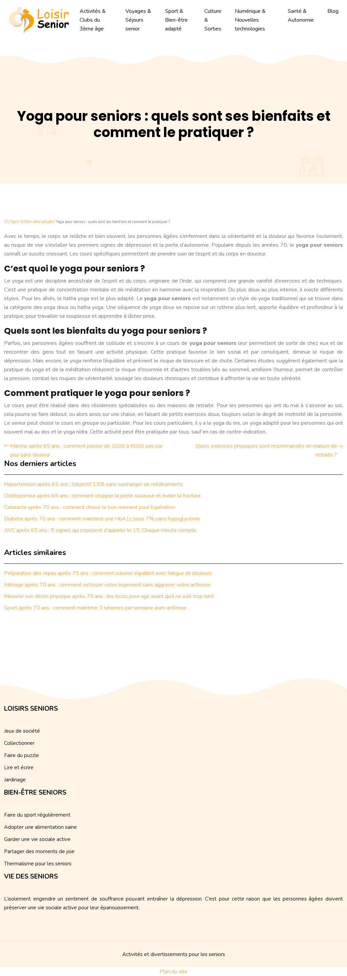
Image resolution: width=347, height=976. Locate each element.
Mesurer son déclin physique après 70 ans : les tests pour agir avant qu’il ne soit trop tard (108, 596)
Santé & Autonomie (301, 15)
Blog (333, 11)
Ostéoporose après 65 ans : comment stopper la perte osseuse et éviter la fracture (102, 496)
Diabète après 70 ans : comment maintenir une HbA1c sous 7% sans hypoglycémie (102, 519)
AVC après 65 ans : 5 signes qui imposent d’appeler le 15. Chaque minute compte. (100, 530)
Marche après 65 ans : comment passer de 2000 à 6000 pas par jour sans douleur (86, 450)
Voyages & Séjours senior (138, 19)
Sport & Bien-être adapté (176, 19)
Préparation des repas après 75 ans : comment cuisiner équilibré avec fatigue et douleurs (108, 573)
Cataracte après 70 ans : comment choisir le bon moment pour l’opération (89, 507)
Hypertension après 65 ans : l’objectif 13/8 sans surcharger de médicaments (93, 484)
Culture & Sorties (212, 19)
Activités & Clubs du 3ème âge (93, 19)
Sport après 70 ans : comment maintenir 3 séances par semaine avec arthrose (95, 608)
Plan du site (173, 971)
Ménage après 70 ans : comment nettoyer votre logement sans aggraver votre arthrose (107, 585)
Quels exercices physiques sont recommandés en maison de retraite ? (266, 450)
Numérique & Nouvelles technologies (250, 19)
